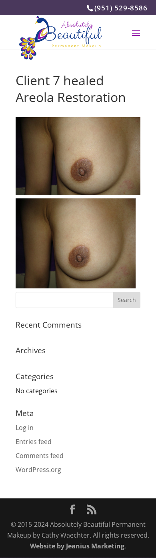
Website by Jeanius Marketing (77, 546)
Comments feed (40, 455)
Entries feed (34, 441)
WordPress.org (38, 469)
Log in (25, 427)
